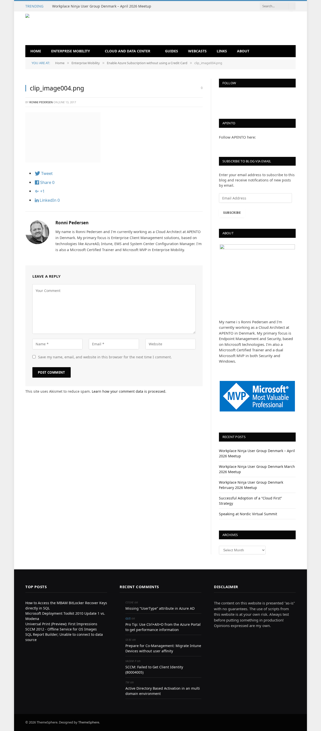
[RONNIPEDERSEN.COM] (97, 28)
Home (35, 51)
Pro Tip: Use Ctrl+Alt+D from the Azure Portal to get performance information (163, 627)
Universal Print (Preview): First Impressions (61, 623)
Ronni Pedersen (41, 102)
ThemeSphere (88, 722)
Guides (171, 51)
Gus (128, 618)
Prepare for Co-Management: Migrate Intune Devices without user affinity (163, 648)
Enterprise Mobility (70, 51)
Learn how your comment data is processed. (129, 391)
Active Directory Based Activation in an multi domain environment (162, 691)
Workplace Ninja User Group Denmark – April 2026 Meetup (101, 6)
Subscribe (232, 213)
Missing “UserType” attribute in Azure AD (160, 608)
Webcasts (197, 51)
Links (222, 51)
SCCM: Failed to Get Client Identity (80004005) (154, 670)
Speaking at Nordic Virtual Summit (248, 513)
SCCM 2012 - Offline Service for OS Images (61, 629)
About (243, 51)
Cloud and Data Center (127, 51)
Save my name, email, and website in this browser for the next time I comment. (105, 357)
